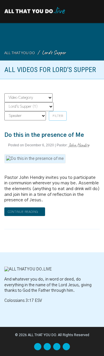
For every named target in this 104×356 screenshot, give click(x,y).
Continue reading (23, 211)
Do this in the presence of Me (44, 135)
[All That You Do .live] (34, 9)
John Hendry (78, 145)
